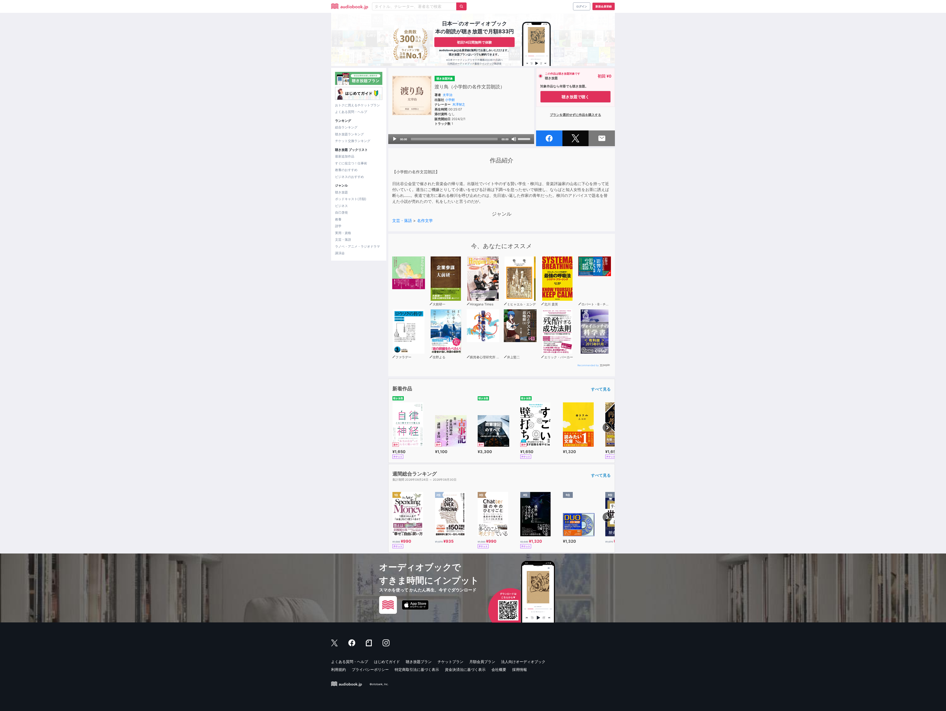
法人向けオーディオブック (523, 661)
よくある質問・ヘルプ (351, 112)
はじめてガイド (387, 661)
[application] (461, 139)
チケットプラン (450, 661)
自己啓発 (341, 212)
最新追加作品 (344, 156)
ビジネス (341, 206)
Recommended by (588, 365)
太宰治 (447, 95)
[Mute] (513, 139)
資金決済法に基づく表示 (465, 669)
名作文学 (425, 220)
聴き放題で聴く (575, 96)
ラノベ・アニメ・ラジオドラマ (357, 246)
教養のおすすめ (346, 170)
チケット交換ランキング (352, 141)
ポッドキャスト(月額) (350, 199)
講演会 (340, 253)
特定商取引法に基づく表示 (417, 669)
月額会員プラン (482, 661)
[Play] (394, 139)
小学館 (450, 100)
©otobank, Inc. (379, 684)
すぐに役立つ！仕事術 (351, 163)
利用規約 (338, 669)
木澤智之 (458, 104)
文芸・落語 (343, 239)
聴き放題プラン (419, 661)
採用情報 (519, 669)
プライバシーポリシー (370, 669)
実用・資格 (343, 233)
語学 (338, 226)
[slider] (525, 138)
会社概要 (498, 669)
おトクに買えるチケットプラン (357, 105)
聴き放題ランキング (349, 134)
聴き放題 (341, 192)
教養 (338, 219)
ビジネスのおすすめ (349, 177)
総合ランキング (346, 127)
